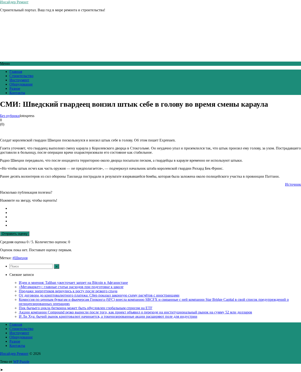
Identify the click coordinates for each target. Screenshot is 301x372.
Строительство (21, 76)
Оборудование (21, 84)
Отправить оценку (15, 233)
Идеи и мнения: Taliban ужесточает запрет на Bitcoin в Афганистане (73, 283)
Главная (15, 72)
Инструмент (19, 80)
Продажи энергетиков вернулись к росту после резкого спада (68, 291)
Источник (293, 184)
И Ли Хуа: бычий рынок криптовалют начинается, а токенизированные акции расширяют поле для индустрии (108, 316)
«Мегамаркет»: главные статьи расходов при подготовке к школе (71, 287)
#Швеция (20, 258)
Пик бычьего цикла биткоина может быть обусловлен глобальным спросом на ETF (85, 308)
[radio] (155, 208)
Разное (14, 88)
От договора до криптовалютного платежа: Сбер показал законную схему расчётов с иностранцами (99, 295)
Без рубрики (10, 116)
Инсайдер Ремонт (14, 2)
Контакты (17, 93)
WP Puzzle (21, 362)
